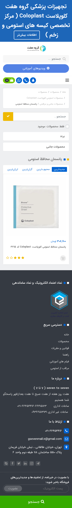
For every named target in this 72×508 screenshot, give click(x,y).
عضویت (13, 488)
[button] (33, 80)
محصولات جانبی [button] (55, 147)
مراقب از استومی (59, 368)
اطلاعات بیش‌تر (26, 35)
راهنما (66, 355)
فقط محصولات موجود (51, 126)
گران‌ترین (27, 169)
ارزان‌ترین (13, 169)
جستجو (34, 502)
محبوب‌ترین (43, 169)
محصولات (63, 341)
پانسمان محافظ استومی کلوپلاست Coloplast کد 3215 (38, 247)
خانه (66, 334)
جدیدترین (59, 169)
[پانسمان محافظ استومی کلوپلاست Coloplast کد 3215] (36, 206)
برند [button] (62, 136)
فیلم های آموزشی (59, 361)
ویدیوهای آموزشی (34, 68)
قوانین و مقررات (60, 348)
